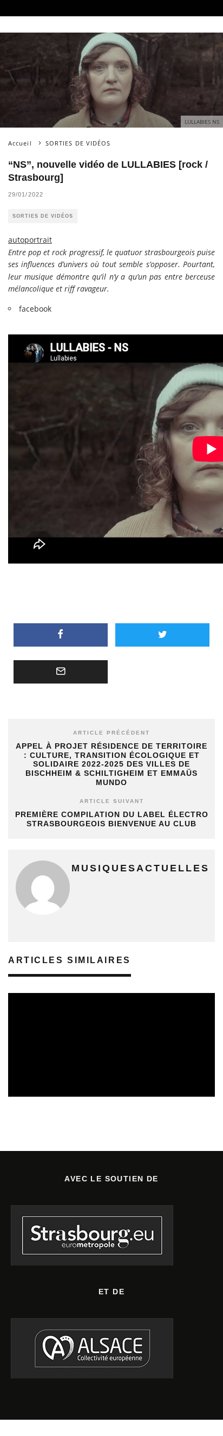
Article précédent (111, 733)
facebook (35, 308)
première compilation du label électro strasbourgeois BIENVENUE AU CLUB (111, 819)
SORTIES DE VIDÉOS (42, 216)
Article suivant (112, 801)
